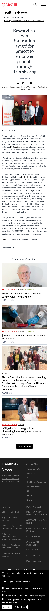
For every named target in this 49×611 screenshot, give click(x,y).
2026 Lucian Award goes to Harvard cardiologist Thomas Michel (22, 295)
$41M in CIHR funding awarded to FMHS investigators (24, 337)
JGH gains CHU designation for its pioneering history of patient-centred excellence (22, 431)
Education (31, 473)
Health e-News (15, 12)
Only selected (21, 607)
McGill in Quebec (33, 487)
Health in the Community (36, 482)
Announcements (9, 289)
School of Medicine (10, 512)
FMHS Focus (32, 549)
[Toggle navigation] (43, 4)
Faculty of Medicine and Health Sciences (24, 20)
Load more (23, 446)
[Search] (35, 5)
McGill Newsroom (34, 561)
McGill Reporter (33, 555)
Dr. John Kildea (16, 147)
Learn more (6, 239)
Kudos (21, 289)
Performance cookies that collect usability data (26, 595)
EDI (28, 491)
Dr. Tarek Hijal (26, 177)
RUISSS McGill (33, 536)
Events (29, 500)
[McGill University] (11, 5)
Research (29, 289)
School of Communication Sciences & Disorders (11, 537)
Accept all (7, 607)
